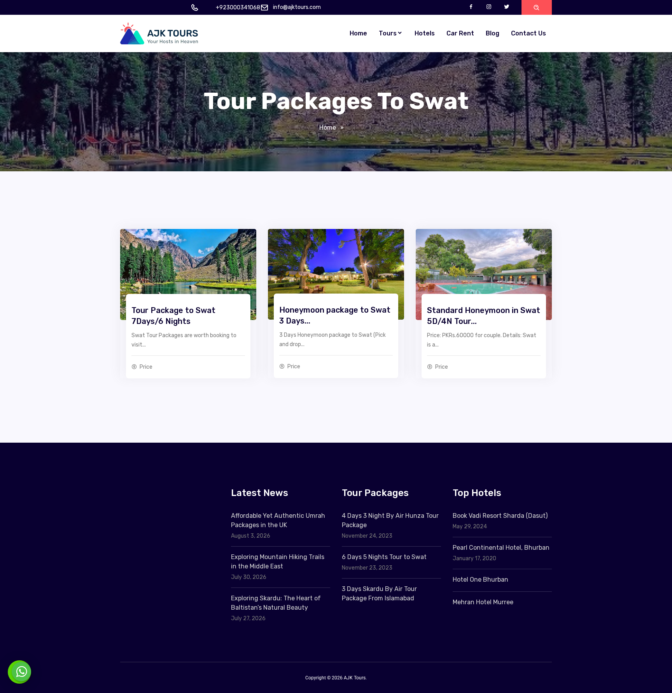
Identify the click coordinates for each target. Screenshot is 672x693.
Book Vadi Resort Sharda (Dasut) (500, 515)
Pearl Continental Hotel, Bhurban (501, 547)
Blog (492, 33)
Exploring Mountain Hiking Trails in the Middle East (277, 561)
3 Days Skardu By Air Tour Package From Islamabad (379, 593)
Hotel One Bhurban (480, 579)
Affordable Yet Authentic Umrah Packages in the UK (278, 520)
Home (358, 33)
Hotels (425, 33)
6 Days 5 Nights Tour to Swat (384, 557)
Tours (388, 33)
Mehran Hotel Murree (483, 602)
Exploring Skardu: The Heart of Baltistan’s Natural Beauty (276, 603)
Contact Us (528, 33)
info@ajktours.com (297, 7)
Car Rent (460, 33)
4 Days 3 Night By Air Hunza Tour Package (390, 520)
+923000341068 (238, 7)
